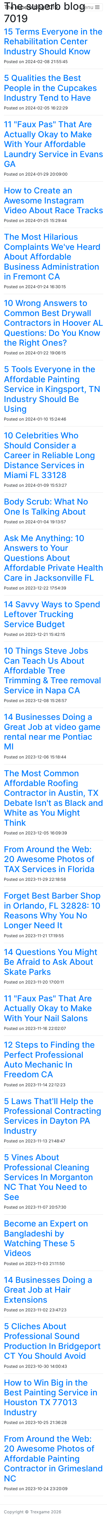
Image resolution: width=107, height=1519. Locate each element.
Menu (87, 7)
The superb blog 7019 (31, 7)
